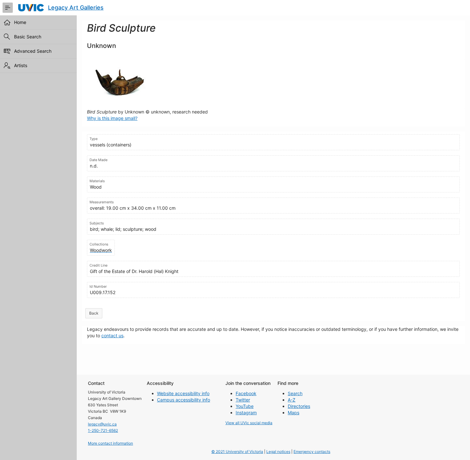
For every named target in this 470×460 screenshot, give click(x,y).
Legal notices (278, 451)
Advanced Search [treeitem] (32, 51)
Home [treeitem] (20, 22)
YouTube (245, 406)
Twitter (243, 399)
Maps (293, 412)
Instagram (246, 412)
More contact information (110, 443)
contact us (112, 335)
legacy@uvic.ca (102, 424)
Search (295, 393)
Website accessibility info (183, 393)
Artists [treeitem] (20, 65)
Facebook (246, 393)
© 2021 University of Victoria (237, 451)
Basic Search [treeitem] (27, 36)
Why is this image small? (112, 118)
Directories (299, 406)
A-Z (291, 399)
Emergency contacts (312, 451)
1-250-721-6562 (103, 430)
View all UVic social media (248, 422)
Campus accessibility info (183, 399)
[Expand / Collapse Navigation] (8, 8)
